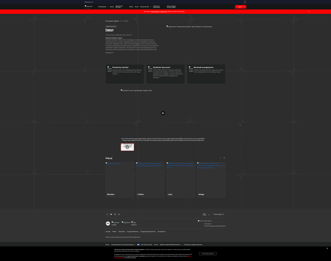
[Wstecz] (220, 157)
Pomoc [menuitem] (107, 244)
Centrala (108, 231)
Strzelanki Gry (161, 231)
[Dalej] (224, 157)
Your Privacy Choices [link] (146, 244)
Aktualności (122, 231)
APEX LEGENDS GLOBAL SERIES (171, 6)
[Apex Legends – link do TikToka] (119, 214)
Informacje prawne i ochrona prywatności (122, 244)
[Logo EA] (108, 223)
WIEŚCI (131, 7)
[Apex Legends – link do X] (107, 214)
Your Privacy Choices (208, 253)
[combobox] (206, 214)
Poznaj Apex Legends (112, 21)
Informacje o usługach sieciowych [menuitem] (193, 244)
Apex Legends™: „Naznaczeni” (159, 11)
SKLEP (136, 7)
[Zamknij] (309, 11)
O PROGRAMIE (102, 7)
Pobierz (114, 231)
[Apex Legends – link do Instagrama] (115, 214)
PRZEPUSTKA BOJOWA (119, 6)
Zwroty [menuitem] (156, 244)
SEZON (112, 7)
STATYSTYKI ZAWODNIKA (156, 6)
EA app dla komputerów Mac (148, 231)
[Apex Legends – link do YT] (111, 214)
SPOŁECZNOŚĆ (144, 7)
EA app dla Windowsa (132, 231)
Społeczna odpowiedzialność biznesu (170, 244)
